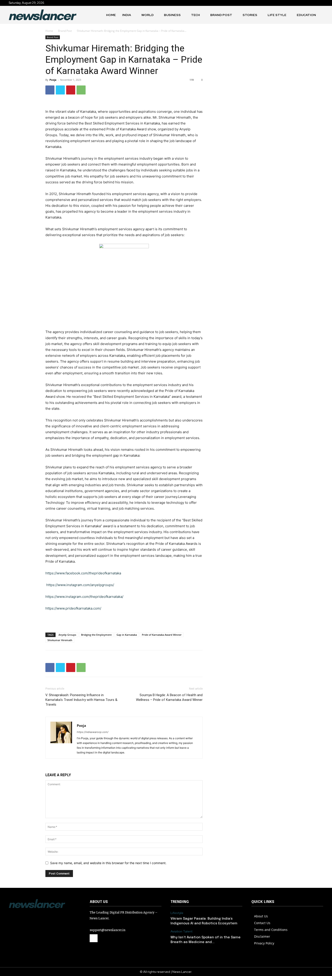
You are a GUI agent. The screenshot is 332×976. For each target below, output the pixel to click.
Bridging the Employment (96, 634)
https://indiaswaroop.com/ (92, 732)
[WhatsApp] (81, 89)
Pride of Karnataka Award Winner (162, 634)
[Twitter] (60, 89)
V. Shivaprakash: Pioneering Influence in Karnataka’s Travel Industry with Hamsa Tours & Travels (81, 700)
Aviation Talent (181, 931)
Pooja (52, 79)
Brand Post (65, 31)
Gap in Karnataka (127, 634)
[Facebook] (49, 89)
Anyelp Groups (67, 634)
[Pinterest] (70, 89)
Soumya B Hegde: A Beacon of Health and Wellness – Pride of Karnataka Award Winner (169, 697)
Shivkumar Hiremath (59, 640)
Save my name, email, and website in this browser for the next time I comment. (108, 863)
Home (49, 31)
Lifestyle (177, 913)
